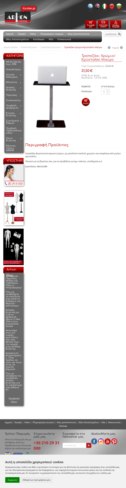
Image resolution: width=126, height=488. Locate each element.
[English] (96, 7)
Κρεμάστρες (13, 69)
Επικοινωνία (64, 39)
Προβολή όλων (14, 400)
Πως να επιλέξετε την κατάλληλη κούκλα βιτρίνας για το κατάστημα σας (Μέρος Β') (14, 381)
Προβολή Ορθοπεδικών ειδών (14, 130)
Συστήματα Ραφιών (12, 122)
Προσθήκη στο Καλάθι (85, 102)
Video (33, 33)
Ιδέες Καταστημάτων (17, 39)
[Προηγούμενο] (109, 48)
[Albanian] (111, 7)
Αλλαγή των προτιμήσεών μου (36, 479)
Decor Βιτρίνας (11, 139)
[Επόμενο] (121, 48)
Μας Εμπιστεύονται (79, 33)
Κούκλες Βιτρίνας (11, 88)
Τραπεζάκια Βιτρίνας (50, 47)
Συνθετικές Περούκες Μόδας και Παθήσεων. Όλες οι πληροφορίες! (14, 282)
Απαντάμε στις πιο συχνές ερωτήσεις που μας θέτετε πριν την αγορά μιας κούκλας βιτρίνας (13, 339)
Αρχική (9, 33)
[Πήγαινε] (88, 445)
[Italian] (103, 7)
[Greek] (89, 7)
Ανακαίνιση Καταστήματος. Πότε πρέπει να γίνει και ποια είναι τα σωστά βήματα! (13, 361)
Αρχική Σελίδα (11, 47)
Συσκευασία (13, 100)
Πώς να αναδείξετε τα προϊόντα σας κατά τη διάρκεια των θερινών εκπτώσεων (13, 299)
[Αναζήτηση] (119, 34)
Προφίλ (22, 33)
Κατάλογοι (38, 39)
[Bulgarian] (118, 7)
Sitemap (63, 425)
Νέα (51, 39)
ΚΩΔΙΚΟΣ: (86, 86)
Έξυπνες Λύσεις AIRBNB (11, 148)
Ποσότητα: (86, 91)
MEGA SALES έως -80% (13, 63)
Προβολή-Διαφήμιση (12, 107)
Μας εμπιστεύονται (66, 422)
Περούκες (11, 95)
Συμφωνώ (12, 479)
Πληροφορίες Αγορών (51, 33)
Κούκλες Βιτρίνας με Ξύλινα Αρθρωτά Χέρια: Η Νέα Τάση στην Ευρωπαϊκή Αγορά (13, 318)
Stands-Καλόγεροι (12, 76)
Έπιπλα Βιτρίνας (29, 47)
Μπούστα (11, 82)
